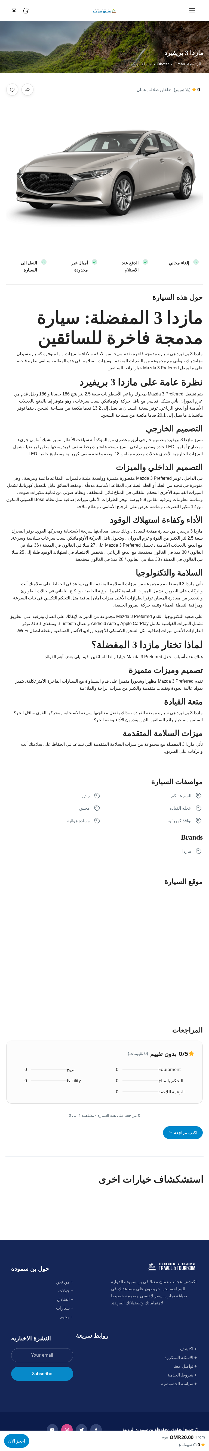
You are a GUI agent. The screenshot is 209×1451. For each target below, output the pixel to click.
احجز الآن (16, 1441)
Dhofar (163, 64)
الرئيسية (194, 64)
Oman (179, 64)
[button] (26, 10)
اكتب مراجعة (185, 1132)
